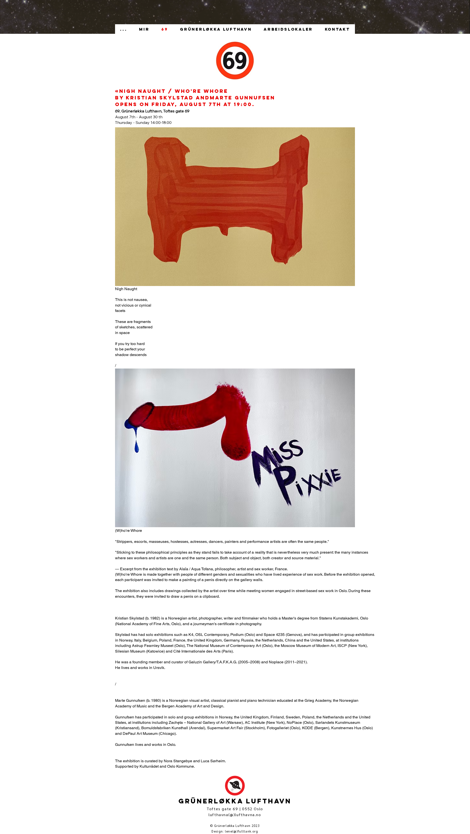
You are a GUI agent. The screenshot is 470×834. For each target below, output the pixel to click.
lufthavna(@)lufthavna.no (235, 814)
